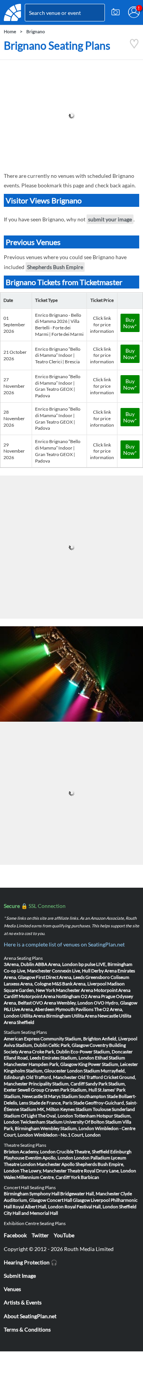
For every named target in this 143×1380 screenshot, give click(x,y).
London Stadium (83, 1071)
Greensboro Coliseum (107, 977)
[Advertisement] (71, 115)
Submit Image (20, 1275)
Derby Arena (104, 971)
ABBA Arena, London (56, 964)
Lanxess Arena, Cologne (27, 984)
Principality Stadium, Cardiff (57, 1084)
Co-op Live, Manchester (27, 971)
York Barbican (85, 1177)
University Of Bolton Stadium (92, 1122)
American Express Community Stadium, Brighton (52, 1038)
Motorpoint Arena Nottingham (49, 996)
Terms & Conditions (27, 1329)
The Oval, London (55, 1116)
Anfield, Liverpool (119, 1038)
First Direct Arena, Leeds (60, 977)
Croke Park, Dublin (51, 1051)
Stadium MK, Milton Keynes (47, 1109)
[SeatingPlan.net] (12, 12)
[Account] (134, 12)
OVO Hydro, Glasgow (115, 1003)
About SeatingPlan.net (30, 1316)
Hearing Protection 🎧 (30, 1262)
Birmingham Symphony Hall (31, 1193)
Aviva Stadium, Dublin (26, 1045)
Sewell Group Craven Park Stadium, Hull (57, 1090)
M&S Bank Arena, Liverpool (79, 984)
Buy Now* (130, 322)
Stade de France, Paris (50, 1103)
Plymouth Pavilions (74, 1009)
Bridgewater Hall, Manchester (90, 1193)
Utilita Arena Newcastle (95, 1016)
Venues (12, 1289)
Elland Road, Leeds (22, 1058)
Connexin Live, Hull (71, 971)
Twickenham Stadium (41, 1122)
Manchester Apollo (56, 1164)
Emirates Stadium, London (68, 1058)
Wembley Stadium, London (67, 1128)
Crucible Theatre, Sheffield (82, 1151)
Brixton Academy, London (30, 1151)
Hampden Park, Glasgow (53, 1064)
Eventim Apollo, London (49, 1158)
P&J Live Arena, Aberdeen (29, 1009)
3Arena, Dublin (19, 964)
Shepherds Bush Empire (55, 267)
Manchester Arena (74, 990)
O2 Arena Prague (98, 996)
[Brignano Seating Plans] (134, 47)
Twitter (40, 1235)
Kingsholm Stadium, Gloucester (35, 1071)
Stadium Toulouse (93, 1109)
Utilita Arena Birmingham (45, 1016)
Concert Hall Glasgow (68, 1200)
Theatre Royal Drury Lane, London (101, 1171)
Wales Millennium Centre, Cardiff (37, 1177)
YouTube (64, 1235)
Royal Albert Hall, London (38, 1206)
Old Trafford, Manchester (51, 1077)
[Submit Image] (115, 12)
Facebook (15, 1235)
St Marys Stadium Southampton (74, 1096)
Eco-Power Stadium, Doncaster (102, 1051)
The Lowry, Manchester (43, 1171)
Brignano (35, 31)
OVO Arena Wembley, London (62, 1003)
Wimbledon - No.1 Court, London (67, 1135)
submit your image (110, 219)
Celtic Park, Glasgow (68, 1045)
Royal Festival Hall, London (91, 1206)
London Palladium (92, 1158)
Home (10, 31)
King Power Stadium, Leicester (108, 1064)
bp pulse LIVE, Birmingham (105, 964)
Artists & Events (23, 1302)
